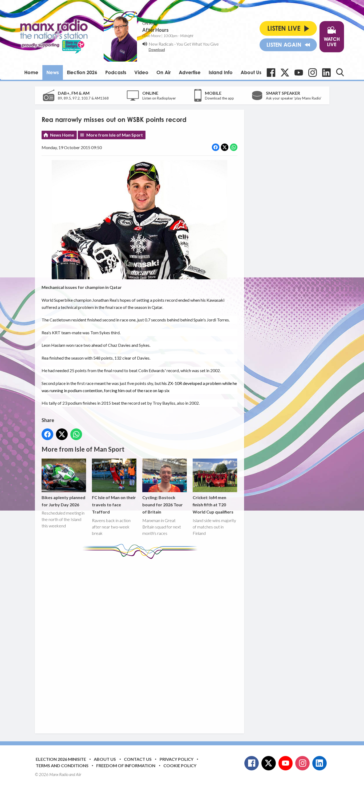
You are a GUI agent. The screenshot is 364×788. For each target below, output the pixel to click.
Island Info (221, 72)
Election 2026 (82, 72)
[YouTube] (298, 72)
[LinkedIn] (326, 72)
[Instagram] (312, 72)
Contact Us (138, 759)
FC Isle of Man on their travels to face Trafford (114, 504)
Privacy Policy (176, 759)
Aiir (78, 774)
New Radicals (161, 43)
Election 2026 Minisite (61, 759)
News (52, 72)
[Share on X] (224, 147)
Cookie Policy (179, 765)
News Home (62, 134)
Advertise (190, 72)
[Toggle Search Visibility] (340, 72)
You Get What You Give (197, 43)
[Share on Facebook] (215, 147)
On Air (163, 72)
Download (157, 49)
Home (31, 72)
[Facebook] (271, 72)
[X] (285, 72)
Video (141, 72)
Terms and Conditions (62, 765)
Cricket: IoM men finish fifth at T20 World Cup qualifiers (213, 504)
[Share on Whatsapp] (233, 147)
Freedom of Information (125, 765)
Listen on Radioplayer (159, 98)
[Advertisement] (141, 642)
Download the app (219, 98)
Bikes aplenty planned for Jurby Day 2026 (63, 501)
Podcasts (115, 72)
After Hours (155, 30)
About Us (251, 72)
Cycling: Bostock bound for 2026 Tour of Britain (162, 504)
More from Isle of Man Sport (114, 134)
